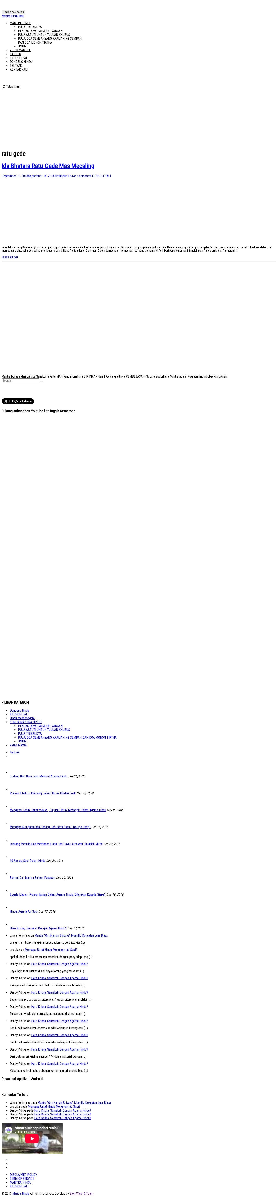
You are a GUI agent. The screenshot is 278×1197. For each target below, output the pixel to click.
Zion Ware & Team (81, 1193)
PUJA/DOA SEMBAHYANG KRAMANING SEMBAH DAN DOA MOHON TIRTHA (50, 40)
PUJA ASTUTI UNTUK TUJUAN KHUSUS (44, 35)
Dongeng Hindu (19, 710)
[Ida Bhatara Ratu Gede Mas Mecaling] (32, 241)
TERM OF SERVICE (22, 1179)
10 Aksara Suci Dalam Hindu (27, 861)
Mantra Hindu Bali (13, 16)
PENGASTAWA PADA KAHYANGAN (40, 31)
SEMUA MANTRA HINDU (26, 722)
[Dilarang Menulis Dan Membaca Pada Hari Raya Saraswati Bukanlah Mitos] (16, 840)
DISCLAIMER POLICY (23, 1175)
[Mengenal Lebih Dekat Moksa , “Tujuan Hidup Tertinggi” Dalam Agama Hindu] (16, 806)
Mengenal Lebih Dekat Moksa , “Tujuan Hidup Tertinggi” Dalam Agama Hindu (58, 810)
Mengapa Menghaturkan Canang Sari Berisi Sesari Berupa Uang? (50, 827)
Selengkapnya (10, 256)
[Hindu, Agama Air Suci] (16, 908)
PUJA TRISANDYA (30, 27)
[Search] (41, 381)
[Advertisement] (124, 117)
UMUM (22, 46)
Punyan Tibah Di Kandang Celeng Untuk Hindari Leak (43, 793)
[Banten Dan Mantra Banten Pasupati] (16, 874)
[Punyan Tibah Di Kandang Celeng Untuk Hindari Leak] (16, 789)
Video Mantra (18, 745)
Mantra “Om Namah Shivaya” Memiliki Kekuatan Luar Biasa (71, 935)
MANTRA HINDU (20, 23)
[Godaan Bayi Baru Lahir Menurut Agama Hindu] (16, 772)
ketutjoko (61, 176)
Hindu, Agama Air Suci (24, 911)
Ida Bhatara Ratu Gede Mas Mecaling (48, 166)
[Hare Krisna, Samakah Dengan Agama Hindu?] (16, 924)
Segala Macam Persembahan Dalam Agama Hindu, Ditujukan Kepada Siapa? (58, 894)
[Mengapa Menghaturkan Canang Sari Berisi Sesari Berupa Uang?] (16, 823)
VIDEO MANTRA (20, 50)
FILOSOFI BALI (19, 58)
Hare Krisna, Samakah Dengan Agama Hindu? (38, 928)
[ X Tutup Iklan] (11, 87)
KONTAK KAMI (19, 69)
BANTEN (15, 54)
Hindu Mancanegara (22, 718)
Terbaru (15, 752)
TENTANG (16, 66)
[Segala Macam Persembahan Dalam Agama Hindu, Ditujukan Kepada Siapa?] (16, 891)
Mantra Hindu (20, 1193)
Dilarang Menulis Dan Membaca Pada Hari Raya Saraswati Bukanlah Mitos (56, 844)
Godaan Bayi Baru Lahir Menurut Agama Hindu (38, 776)
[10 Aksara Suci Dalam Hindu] (16, 857)
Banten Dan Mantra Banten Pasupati (32, 878)
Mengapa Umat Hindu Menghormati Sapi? (51, 950)
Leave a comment (79, 176)
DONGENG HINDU (21, 62)
